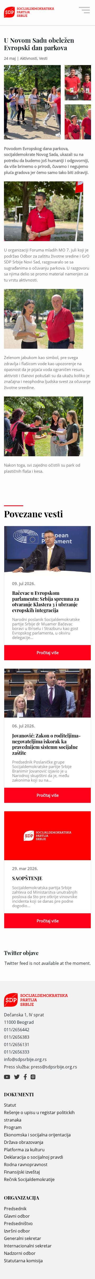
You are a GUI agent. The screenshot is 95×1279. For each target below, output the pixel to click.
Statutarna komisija (23, 1261)
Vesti (43, 58)
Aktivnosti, (29, 58)
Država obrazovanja (23, 1142)
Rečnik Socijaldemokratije (29, 1179)
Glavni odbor (17, 1216)
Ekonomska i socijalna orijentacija (37, 1135)
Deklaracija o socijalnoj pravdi (33, 1157)
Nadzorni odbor (20, 1253)
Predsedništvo (18, 1223)
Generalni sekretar (22, 1238)
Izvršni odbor (17, 1231)
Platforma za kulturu (24, 1150)
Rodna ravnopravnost (26, 1164)
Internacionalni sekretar (28, 1246)
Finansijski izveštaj (22, 1172)
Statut (10, 1105)
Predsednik (15, 1209)
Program (13, 1127)
